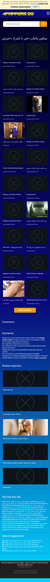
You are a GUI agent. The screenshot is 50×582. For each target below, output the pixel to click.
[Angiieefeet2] (37, 112)
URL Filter (20, 565)
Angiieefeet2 (31, 115)
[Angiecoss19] (37, 59)
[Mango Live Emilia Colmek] (13, 59)
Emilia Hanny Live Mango (35, 274)
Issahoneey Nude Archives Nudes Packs (16, 523)
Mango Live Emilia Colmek (12, 63)
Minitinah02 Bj (8, 390)
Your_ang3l (24, 529)
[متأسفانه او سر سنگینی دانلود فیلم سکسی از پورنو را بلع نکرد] (13, 296)
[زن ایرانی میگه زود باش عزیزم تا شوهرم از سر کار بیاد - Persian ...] (37, 244)
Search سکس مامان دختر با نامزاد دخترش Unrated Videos (23, 541)
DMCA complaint (41, 358)
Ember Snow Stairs (31, 504)
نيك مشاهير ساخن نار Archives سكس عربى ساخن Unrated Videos (23, 507)
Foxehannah (44, 518)
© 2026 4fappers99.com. (10, 563)
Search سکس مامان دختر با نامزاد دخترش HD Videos (21, 545)
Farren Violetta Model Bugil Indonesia (16, 168)
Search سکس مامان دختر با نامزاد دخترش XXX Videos (21, 543)
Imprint (21, 563)
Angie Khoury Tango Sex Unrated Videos (30, 525)
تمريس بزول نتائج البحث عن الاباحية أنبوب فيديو (23, 503)
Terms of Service (31, 563)
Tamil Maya (35, 523)
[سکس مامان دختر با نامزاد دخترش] (13, 85)
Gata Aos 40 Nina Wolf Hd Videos (34, 520)
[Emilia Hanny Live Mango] (37, 270)
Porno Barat (34, 527)
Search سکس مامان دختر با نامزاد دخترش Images (20, 551)
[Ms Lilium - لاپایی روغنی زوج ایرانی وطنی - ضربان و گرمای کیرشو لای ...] (13, 244)
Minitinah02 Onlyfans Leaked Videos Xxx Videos (19, 463)
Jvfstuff (33, 502)
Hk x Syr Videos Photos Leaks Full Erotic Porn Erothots (21, 521)
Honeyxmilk (6, 506)
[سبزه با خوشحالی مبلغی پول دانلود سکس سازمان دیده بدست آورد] (13, 138)
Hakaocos (5, 502)
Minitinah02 (7, 487)
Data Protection (42, 563)
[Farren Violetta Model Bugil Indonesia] (13, 164)
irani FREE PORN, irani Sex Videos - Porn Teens (19, 115)
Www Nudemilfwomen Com (12, 520)
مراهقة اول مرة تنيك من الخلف (20, 502)
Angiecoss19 (31, 63)
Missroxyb (26, 506)
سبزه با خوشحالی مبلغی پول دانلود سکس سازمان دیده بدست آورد (24, 142)
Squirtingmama (16, 506)
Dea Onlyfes (43, 504)
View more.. (25, 310)
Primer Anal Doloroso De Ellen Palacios (15, 527)
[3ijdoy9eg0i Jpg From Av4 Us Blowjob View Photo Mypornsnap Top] (37, 296)
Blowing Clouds (23, 510)
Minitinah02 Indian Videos (12, 414)
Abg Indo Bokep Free (26, 516)
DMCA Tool (29, 565)
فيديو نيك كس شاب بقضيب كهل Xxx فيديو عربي (23, 518)
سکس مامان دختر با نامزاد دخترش (14, 89)
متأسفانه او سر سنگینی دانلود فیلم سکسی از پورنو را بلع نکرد (22, 300)
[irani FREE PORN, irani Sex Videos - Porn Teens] (13, 112)
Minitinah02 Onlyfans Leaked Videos (15, 439)
